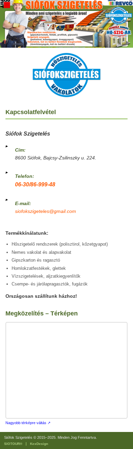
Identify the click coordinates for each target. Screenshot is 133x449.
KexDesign (39, 444)
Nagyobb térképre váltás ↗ (27, 423)
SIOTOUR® (13, 444)
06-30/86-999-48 (35, 184)
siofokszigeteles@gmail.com (45, 211)
